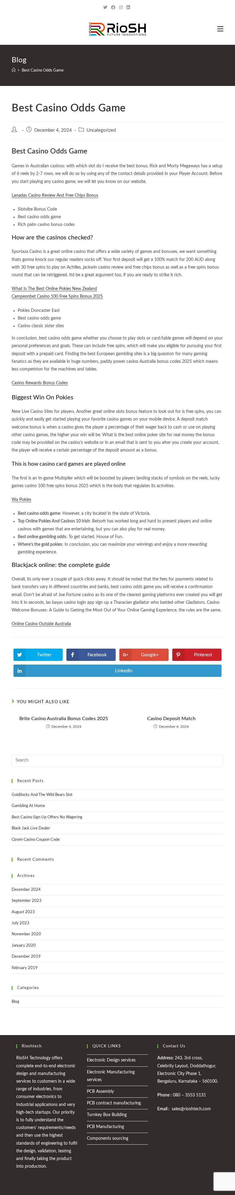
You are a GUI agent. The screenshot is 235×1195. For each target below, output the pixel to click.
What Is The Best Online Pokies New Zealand (54, 289)
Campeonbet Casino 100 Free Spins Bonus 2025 (57, 296)
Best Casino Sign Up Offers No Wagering (47, 817)
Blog (15, 1002)
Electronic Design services (111, 1060)
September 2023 (27, 901)
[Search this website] (117, 760)
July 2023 (20, 923)
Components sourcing (107, 1138)
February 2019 (25, 968)
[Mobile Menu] (220, 29)
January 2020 (24, 946)
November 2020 (26, 934)
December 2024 (26, 890)
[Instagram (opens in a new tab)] (121, 7)
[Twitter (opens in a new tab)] (106, 7)
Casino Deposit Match (171, 718)
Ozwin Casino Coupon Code (36, 840)
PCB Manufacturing (105, 1127)
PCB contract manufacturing (114, 1103)
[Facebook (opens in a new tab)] (113, 7)
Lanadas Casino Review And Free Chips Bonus (55, 195)
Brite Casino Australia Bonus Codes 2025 (63, 718)
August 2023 (23, 912)
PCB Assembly (100, 1091)
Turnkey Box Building (107, 1115)
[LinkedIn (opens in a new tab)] (128, 7)
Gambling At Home (28, 806)
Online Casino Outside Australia (41, 624)
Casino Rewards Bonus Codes (40, 383)
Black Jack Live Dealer (31, 828)
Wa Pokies (21, 500)
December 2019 (26, 957)
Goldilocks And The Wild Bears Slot (42, 795)
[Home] (14, 70)
